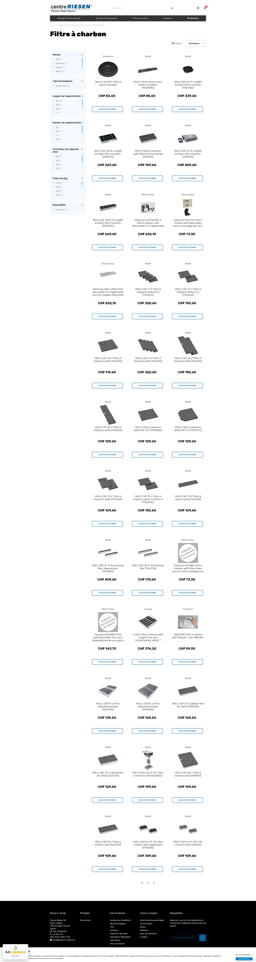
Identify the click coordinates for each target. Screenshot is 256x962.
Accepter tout (244, 959)
